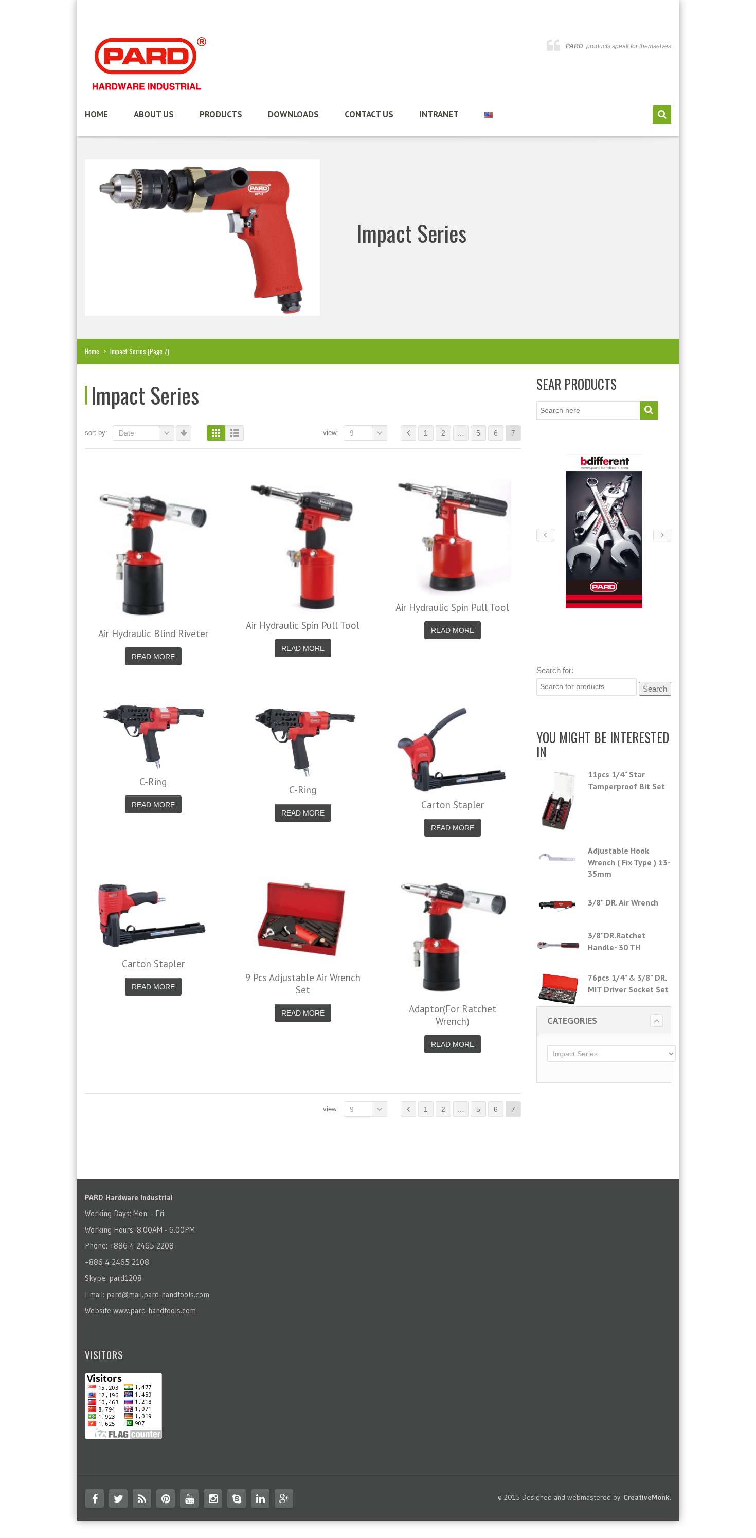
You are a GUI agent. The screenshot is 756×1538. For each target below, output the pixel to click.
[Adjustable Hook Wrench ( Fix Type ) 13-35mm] (558, 859)
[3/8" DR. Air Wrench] (558, 907)
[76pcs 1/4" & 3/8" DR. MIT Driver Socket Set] (558, 989)
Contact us (369, 114)
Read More (153, 657)
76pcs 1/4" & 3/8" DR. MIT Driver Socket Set (628, 983)
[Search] (662, 114)
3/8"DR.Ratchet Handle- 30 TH (616, 941)
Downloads (293, 114)
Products (221, 114)
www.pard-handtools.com (154, 1310)
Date (126, 433)
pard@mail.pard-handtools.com (157, 1294)
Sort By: (96, 433)
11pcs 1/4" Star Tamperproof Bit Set (626, 780)
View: (330, 433)
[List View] (234, 433)
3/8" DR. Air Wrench (623, 902)
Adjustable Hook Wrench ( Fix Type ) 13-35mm (629, 862)
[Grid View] (216, 433)
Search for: (554, 670)
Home (96, 114)
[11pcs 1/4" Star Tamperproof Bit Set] (558, 800)
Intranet (439, 114)
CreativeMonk (646, 1497)
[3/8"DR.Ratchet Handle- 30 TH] (558, 944)
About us (154, 114)
